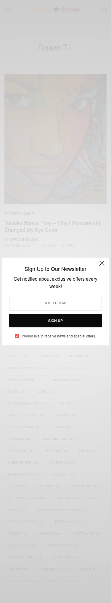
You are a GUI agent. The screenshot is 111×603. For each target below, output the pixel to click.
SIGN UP (55, 320)
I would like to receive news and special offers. (59, 336)
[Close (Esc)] (102, 265)
